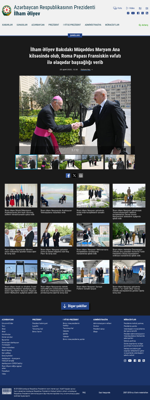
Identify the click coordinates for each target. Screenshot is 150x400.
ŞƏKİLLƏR (75, 35)
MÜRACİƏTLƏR (112, 24)
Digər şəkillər (77, 306)
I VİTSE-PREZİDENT (72, 24)
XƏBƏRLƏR (7, 24)
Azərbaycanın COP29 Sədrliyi (12, 363)
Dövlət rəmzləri (7, 337)
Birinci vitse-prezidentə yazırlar (74, 339)
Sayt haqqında (104, 392)
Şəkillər (65, 334)
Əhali (3, 332)
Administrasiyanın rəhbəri (102, 323)
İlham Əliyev (27, 13)
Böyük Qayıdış (7, 350)
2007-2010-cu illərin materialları (135, 392)
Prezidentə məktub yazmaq (133, 323)
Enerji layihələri (7, 356)
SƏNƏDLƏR (22, 24)
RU (140, 8)
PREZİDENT (53, 24)
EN (147, 8)
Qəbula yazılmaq (130, 341)
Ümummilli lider (7, 323)
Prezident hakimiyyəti (40, 323)
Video (132, 8)
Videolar (66, 336)
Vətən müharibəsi (8, 347)
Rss (147, 13)
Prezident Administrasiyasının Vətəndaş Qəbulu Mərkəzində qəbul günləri (134, 336)
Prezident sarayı (99, 329)
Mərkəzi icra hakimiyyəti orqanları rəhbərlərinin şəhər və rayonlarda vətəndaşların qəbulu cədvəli (134, 352)
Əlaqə (95, 332)
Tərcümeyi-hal (37, 329)
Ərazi (3, 329)
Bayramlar (5, 340)
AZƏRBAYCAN (37, 24)
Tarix (3, 326)
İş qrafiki (35, 326)
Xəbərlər (66, 331)
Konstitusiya (6, 334)
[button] (131, 115)
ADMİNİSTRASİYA (93, 24)
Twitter (142, 13)
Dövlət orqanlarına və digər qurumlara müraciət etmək (133, 345)
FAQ (84, 392)
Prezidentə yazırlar (130, 326)
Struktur (96, 326)
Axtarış (145, 25)
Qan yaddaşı (6, 353)
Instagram (128, 13)
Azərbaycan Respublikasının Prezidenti (54, 7)
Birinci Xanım (37, 332)
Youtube (133, 13)
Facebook (138, 13)
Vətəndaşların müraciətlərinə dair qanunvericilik (134, 330)
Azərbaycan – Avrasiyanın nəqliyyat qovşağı (11, 359)
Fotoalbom (6, 371)
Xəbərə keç (85, 70)
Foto (120, 8)
